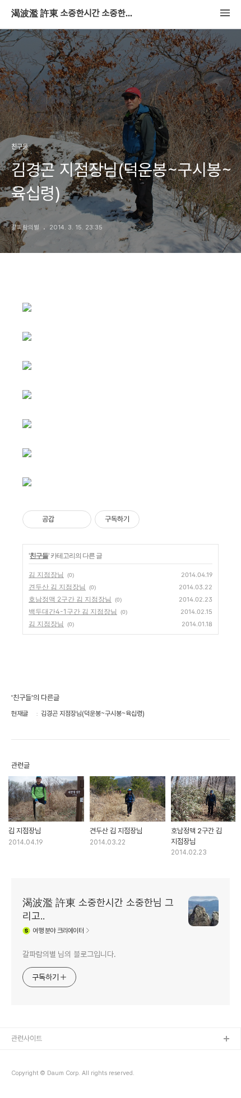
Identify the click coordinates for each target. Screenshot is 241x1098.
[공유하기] (65, 519)
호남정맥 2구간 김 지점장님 (70, 599)
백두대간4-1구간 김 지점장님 (73, 611)
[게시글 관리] (79, 519)
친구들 (39, 555)
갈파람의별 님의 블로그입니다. (68, 954)
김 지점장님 (46, 574)
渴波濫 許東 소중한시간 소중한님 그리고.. (73, 13)
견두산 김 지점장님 (57, 587)
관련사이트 (26, 1038)
